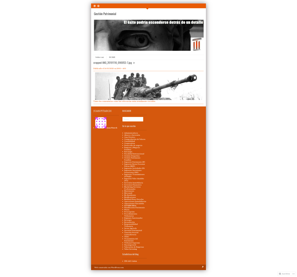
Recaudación (129, 222)
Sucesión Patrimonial (133, 230)
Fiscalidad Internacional (134, 154)
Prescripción (129, 212)
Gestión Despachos (132, 156)
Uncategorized (130, 245)
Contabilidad (129, 141)
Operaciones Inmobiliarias (135, 201)
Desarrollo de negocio (133, 145)
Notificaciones (130, 197)
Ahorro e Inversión (132, 135)
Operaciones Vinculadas (134, 204)
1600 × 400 (121, 68)
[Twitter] (94, 6)
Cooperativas (129, 143)
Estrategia (128, 152)
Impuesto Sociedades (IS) (134, 168)
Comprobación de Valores (134, 139)
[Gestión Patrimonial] (149, 50)
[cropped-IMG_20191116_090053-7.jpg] (148, 99)
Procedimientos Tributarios (130, 215)
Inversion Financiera (133, 185)
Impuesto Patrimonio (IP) (134, 162)
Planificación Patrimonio (134, 208)
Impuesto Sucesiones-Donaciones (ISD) (133, 171)
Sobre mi (99, 57)
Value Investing (130, 249)
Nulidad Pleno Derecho (134, 199)
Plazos (126, 210)
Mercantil (128, 193)
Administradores (131, 133)
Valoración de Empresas (134, 247)
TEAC (126, 237)
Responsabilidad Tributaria (131, 225)
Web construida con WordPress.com (109, 268)
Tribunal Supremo (132, 243)
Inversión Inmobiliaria (133, 183)
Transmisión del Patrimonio (131, 240)
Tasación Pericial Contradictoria (131, 234)
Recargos (128, 220)
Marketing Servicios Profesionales (132, 188)
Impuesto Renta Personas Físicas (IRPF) (134, 165)
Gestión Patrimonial (105, 13)
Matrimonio (129, 191)
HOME (112, 57)
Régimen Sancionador (133, 218)
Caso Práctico (129, 137)
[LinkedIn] (98, 6)
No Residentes (130, 195)
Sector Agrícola (130, 228)
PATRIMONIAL (130, 206)
